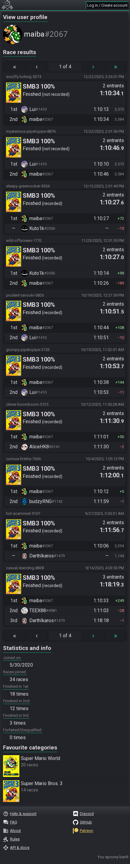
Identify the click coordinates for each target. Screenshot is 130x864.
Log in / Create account (107, 5)
